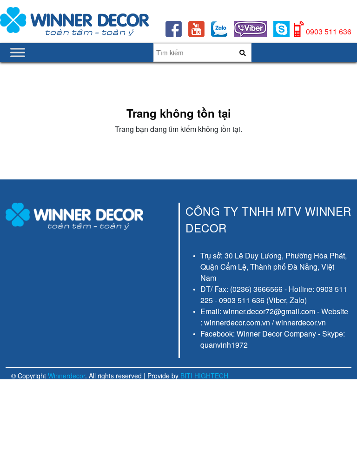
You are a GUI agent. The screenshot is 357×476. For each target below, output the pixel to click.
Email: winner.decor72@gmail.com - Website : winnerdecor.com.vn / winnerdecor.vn (274, 317)
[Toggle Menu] (17, 52)
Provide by (187, 375)
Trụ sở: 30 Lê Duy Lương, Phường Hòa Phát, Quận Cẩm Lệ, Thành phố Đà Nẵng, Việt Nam (273, 266)
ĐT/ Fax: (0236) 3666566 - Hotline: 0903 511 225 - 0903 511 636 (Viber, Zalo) (273, 294)
